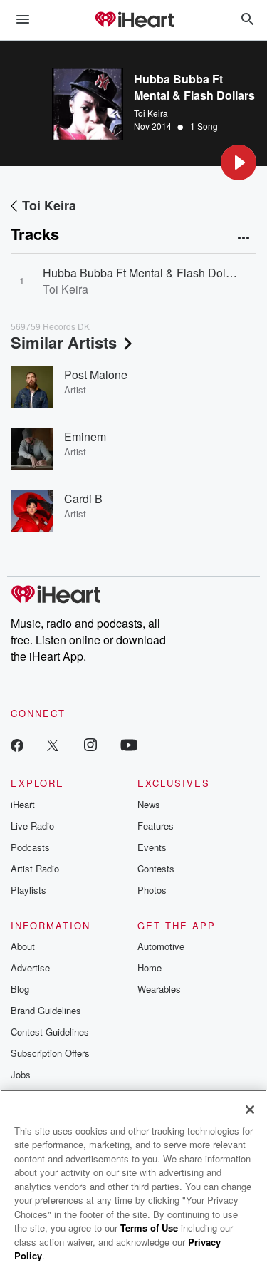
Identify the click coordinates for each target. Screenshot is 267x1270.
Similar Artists (64, 342)
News (148, 804)
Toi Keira (151, 113)
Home (149, 967)
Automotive (160, 946)
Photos (152, 890)
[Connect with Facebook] (17, 744)
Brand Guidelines (46, 1010)
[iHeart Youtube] (128, 744)
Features (155, 825)
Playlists (28, 890)
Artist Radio (35, 868)
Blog (20, 989)
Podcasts (30, 847)
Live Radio (32, 825)
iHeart (23, 804)
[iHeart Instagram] (90, 744)
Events (152, 847)
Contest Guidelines (50, 1031)
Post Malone (95, 374)
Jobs (21, 1074)
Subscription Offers (50, 1053)
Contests (155, 868)
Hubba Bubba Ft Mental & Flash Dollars (143, 272)
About (23, 946)
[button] (238, 162)
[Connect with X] (52, 744)
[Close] (250, 1109)
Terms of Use (149, 1227)
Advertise (30, 967)
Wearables (159, 989)
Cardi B (83, 498)
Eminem (85, 436)
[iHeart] (134, 20)
